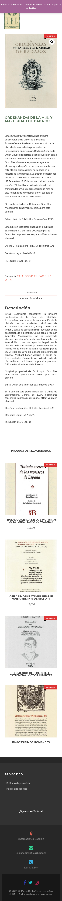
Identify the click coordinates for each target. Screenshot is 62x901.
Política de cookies (16, 788)
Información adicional (31, 298)
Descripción (31, 292)
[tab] (31, 292)
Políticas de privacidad (18, 783)
